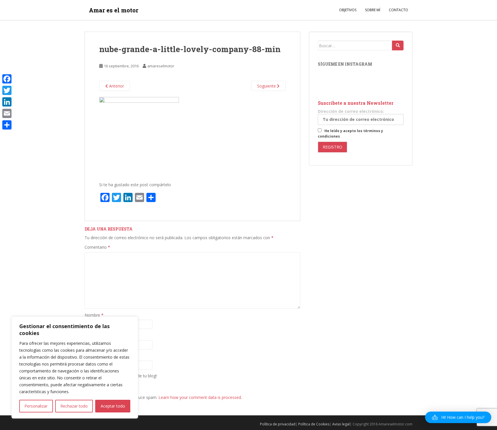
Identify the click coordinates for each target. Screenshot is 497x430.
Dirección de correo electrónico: (351, 111)
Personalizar (35, 406)
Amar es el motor (113, 10)
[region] (75, 367)
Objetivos (347, 9)
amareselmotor (160, 66)
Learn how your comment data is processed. (200, 397)
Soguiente (267, 86)
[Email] (7, 113)
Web (89, 355)
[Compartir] (7, 125)
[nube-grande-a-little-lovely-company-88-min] (139, 136)
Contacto (398, 9)
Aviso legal (341, 424)
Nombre (94, 315)
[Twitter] (7, 90)
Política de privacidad (277, 424)
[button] (458, 417)
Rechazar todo (74, 406)
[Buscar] (398, 45)
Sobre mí (372, 9)
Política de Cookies (313, 424)
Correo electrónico (104, 335)
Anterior (116, 86)
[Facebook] (7, 79)
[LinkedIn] (7, 102)
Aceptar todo (113, 406)
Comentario (97, 247)
